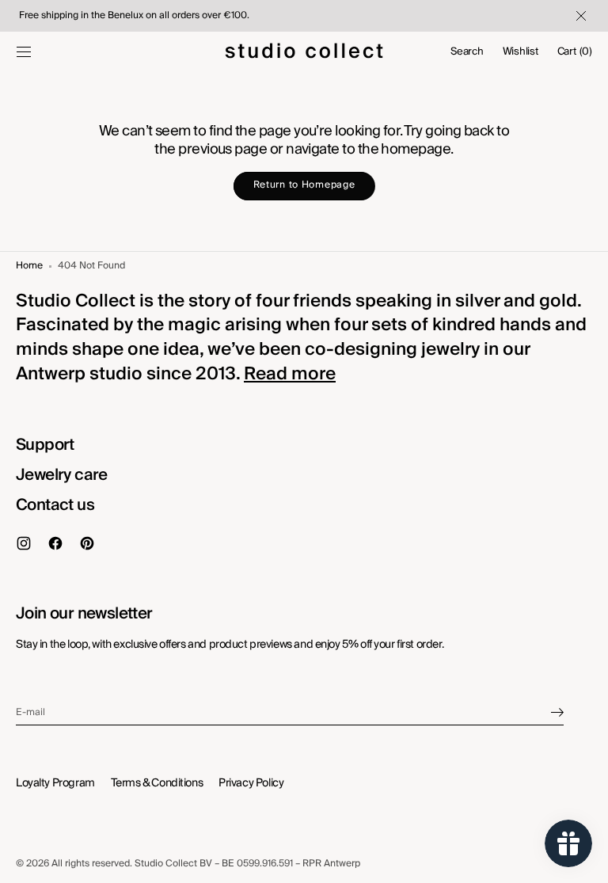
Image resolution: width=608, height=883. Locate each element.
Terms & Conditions (157, 783)
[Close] (579, 15)
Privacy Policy (250, 783)
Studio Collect (166, 863)
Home (29, 266)
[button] (23, 51)
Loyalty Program (55, 783)
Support (45, 445)
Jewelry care (62, 475)
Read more (290, 374)
